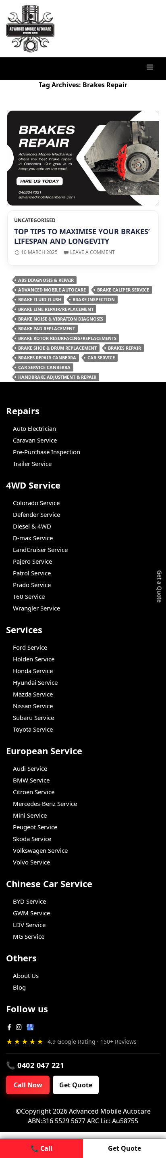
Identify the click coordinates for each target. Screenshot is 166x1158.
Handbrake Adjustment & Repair (57, 377)
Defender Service (36, 514)
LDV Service (29, 925)
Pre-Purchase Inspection (46, 452)
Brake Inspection (94, 299)
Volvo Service (31, 862)
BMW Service (31, 780)
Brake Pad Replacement (46, 328)
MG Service (28, 936)
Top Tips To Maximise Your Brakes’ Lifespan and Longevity (82, 236)
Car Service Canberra (44, 367)
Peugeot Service (35, 827)
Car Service (101, 358)
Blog (19, 987)
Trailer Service (32, 463)
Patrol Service (32, 573)
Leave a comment (92, 252)
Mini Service (30, 815)
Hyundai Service (35, 682)
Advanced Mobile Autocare (52, 290)
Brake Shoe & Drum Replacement (57, 348)
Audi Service (30, 768)
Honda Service (33, 671)
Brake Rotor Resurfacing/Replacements (67, 338)
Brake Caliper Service (123, 290)
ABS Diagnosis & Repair (46, 280)
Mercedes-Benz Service (45, 803)
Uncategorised (35, 220)
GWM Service (31, 913)
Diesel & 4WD (32, 526)
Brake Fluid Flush (39, 299)
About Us (26, 975)
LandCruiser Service (40, 549)
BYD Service (29, 901)
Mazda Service (33, 694)
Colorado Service (36, 503)
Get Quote (75, 1084)
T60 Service (29, 596)
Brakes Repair (124, 348)
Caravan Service (35, 440)
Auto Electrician (34, 428)
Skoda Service (32, 839)
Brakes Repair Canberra (47, 358)
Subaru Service (33, 717)
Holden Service (33, 659)
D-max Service (33, 538)
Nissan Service (33, 706)
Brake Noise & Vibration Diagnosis (60, 319)
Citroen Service (33, 792)
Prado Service (32, 585)
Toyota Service (33, 729)
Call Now (28, 1084)
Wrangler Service (36, 608)
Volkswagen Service (40, 850)
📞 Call (41, 1148)
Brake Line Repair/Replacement (55, 309)
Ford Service (30, 647)
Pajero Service (32, 561)
